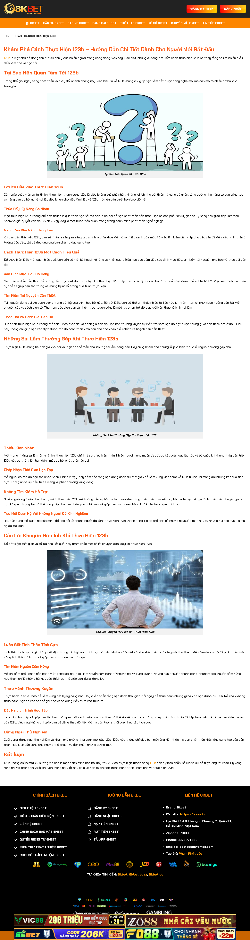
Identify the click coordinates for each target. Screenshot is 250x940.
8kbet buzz (138, 874)
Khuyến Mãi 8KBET (185, 23)
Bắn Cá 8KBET (53, 23)
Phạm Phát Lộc (190, 853)
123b (7, 58)
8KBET (35, 23)
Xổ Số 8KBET (158, 23)
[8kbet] (23, 8)
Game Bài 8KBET (104, 23)
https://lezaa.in (192, 814)
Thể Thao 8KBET (132, 23)
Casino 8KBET (78, 23)
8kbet (122, 874)
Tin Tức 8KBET (214, 23)
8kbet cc (156, 874)
